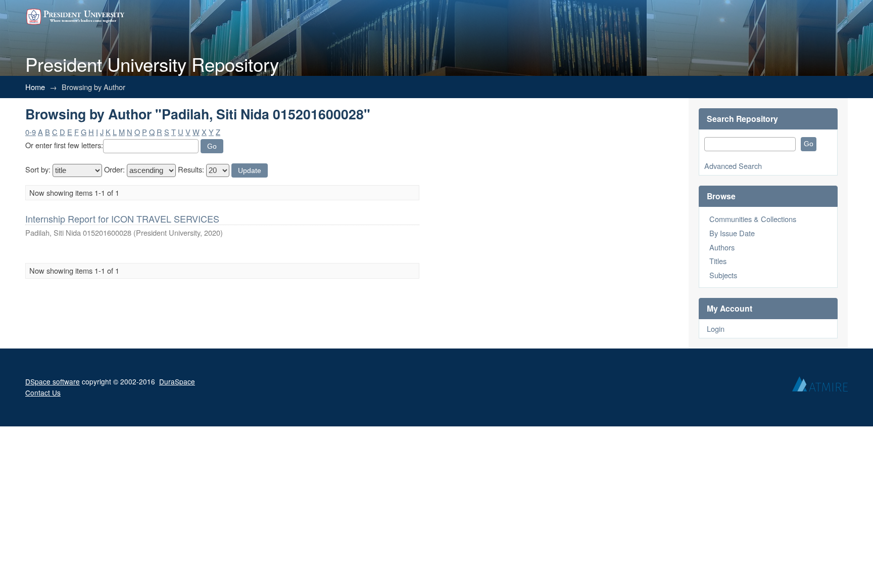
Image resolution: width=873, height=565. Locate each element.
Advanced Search (733, 165)
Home (35, 86)
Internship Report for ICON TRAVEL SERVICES (122, 218)
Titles (717, 260)
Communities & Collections (752, 218)
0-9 (30, 131)
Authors (722, 247)
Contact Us (43, 392)
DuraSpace (177, 381)
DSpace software (52, 381)
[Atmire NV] (820, 386)
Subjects (723, 275)
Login (715, 328)
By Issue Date (732, 233)
